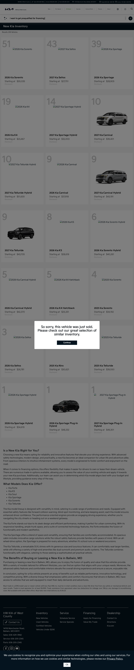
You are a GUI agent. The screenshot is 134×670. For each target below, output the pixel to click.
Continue (67, 343)
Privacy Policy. (115, 658)
